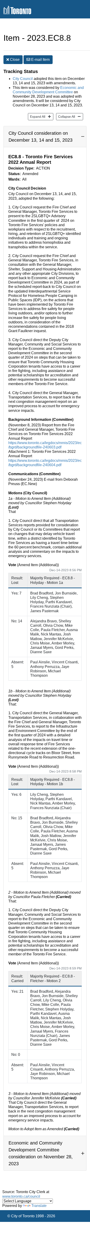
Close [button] (14, 59)
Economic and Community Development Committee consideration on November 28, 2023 (41, 1153)
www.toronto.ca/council (21, 1196)
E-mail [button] (40, 59)
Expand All (36, 116)
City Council (23, 79)
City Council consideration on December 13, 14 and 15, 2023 (40, 137)
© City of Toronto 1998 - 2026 (31, 1216)
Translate (39, 1206)
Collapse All (65, 116)
